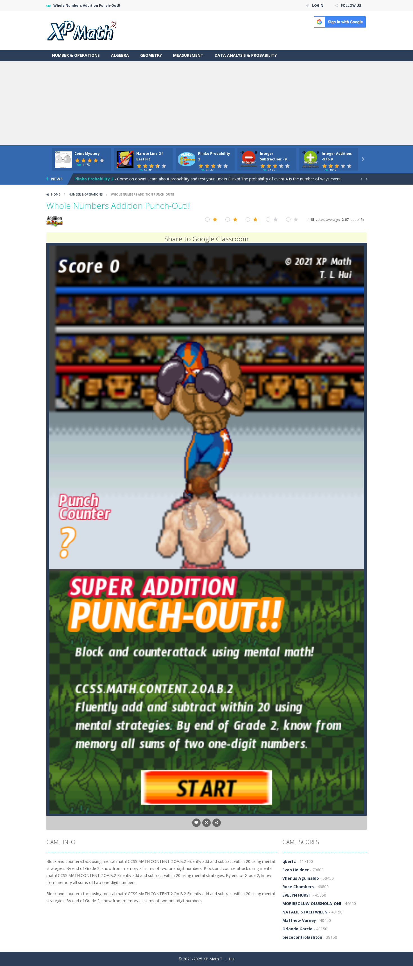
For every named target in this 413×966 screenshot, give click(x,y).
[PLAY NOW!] (63, 159)
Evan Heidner (295, 869)
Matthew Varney (299, 920)
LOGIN (317, 5)
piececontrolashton (302, 937)
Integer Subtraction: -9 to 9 (102, 179)
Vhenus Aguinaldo (300, 878)
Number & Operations (76, 55)
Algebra (120, 55)
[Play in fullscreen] (206, 822)
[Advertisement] (206, 103)
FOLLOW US (351, 5)
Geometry (151, 55)
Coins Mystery (87, 153)
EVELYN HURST (296, 895)
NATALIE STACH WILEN (305, 912)
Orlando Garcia (297, 928)
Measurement (188, 55)
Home (55, 194)
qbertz (289, 861)
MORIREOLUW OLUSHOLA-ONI (311, 903)
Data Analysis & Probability (246, 55)
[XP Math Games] (81, 30)
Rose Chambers (298, 886)
